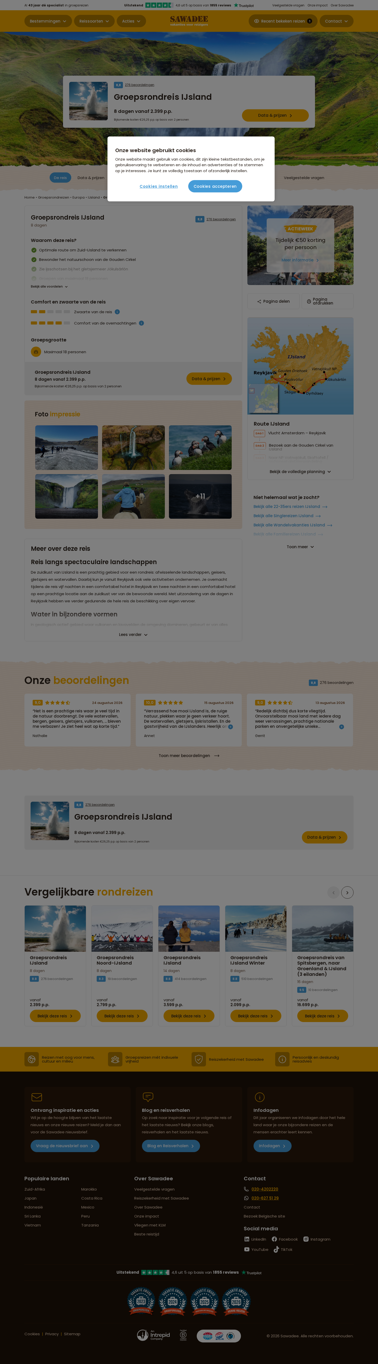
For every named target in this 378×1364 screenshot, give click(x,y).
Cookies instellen (159, 186)
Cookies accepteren (215, 186)
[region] (191, 169)
